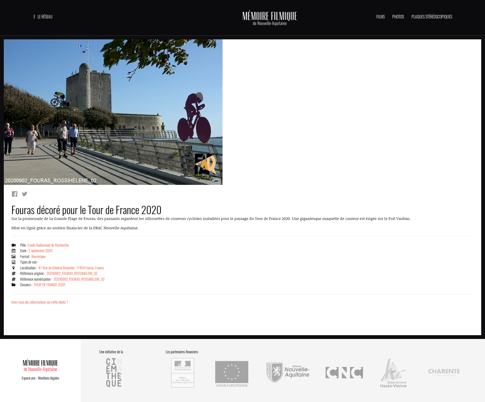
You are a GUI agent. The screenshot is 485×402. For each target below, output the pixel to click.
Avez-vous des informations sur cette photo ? (39, 302)
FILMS (380, 16)
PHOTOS (398, 16)
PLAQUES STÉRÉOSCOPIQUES (431, 16)
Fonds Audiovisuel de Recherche (48, 245)
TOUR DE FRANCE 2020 (49, 284)
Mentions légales (48, 378)
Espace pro (28, 378)
